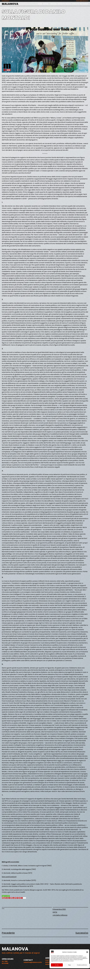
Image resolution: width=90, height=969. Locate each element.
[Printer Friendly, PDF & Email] (6, 896)
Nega (69, 965)
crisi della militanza (60, 915)
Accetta (57, 965)
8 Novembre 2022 (59, 909)
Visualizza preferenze (82, 965)
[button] (87, 952)
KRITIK (55, 912)
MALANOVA (10, 4)
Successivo (81, 932)
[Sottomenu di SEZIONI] (49, 3)
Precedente (8, 932)
